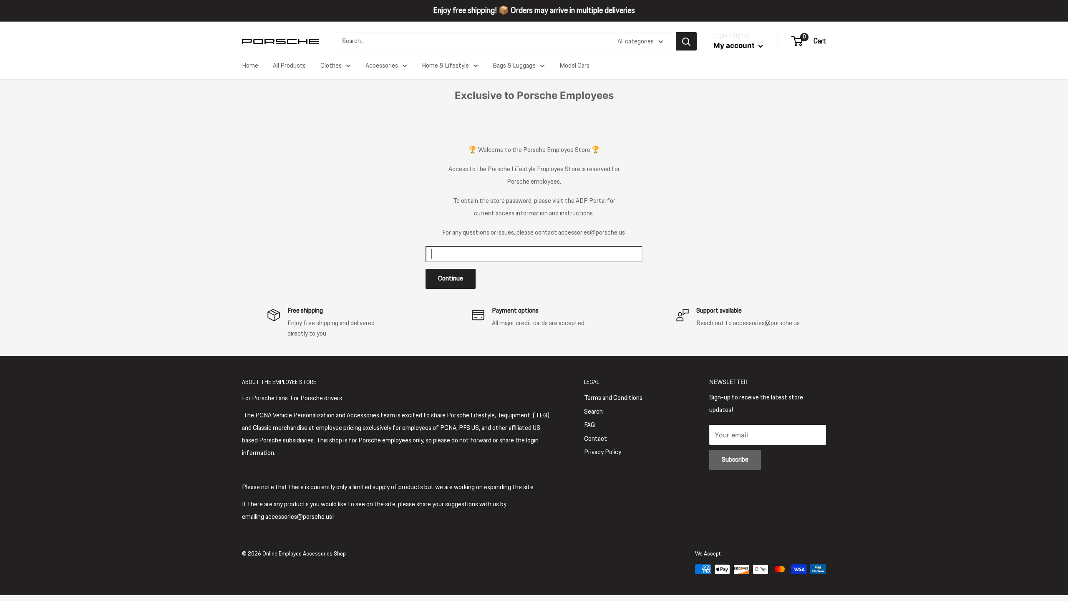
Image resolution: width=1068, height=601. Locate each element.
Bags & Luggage (514, 66)
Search (593, 412)
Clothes (331, 66)
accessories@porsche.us (591, 232)
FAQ (589, 425)
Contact (595, 439)
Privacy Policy (602, 452)
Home (250, 66)
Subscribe (735, 460)
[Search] (686, 41)
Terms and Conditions (613, 398)
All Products (289, 66)
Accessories (381, 66)
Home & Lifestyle (445, 66)
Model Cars (574, 66)
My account (734, 45)
